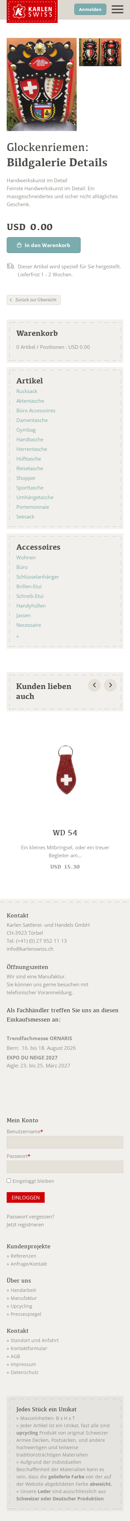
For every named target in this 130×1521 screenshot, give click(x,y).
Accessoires (38, 546)
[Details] (65, 796)
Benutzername (25, 1132)
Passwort (19, 1157)
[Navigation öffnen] (117, 9)
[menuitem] (65, 1255)
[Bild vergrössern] (89, 52)
